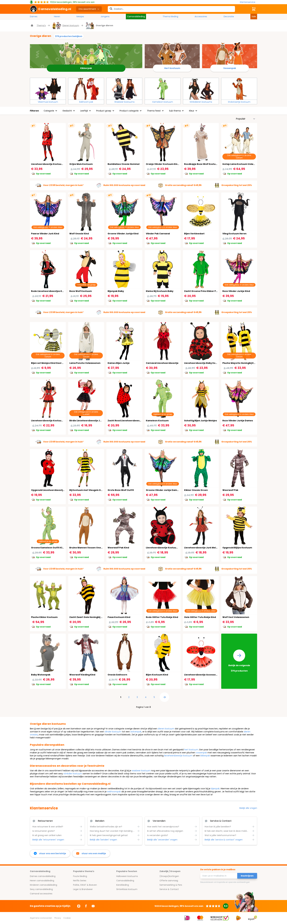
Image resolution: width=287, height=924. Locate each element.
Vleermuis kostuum (48, 101)
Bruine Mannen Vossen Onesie (86, 547)
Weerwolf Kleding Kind (82, 674)
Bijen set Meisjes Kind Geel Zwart (49, 363)
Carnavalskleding (136, 16)
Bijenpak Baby (116, 291)
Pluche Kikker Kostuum (44, 617)
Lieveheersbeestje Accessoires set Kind (207, 674)
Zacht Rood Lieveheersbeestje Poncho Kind (132, 420)
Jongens (105, 16)
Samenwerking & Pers (170, 884)
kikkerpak (205, 755)
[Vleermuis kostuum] (48, 89)
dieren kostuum (166, 728)
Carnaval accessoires (41, 893)
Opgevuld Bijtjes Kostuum (237, 547)
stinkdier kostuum (73, 773)
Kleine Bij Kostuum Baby (159, 291)
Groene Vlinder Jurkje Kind (123, 233)
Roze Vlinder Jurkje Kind (236, 291)
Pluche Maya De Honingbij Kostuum (242, 363)
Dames (33, 16)
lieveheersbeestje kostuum (178, 755)
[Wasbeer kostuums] (124, 89)
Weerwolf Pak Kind (118, 547)
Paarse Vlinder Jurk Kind (45, 233)
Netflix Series (79, 880)
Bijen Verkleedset (194, 233)
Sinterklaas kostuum (126, 889)
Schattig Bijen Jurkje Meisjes (200, 420)
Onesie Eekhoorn (117, 674)
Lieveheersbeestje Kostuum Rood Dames (54, 164)
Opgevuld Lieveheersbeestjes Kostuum (53, 490)
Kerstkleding (122, 884)
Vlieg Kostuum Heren (234, 233)
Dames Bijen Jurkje (119, 363)
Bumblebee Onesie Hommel (123, 164)
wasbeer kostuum (141, 770)
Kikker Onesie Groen (196, 490)
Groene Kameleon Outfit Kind (48, 547)
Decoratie (229, 16)
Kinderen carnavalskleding (43, 884)
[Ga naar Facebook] (85, 906)
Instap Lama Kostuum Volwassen (241, 164)
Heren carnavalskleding (42, 880)
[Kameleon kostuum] (162, 89)
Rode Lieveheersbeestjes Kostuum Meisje (55, 291)
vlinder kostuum (113, 731)
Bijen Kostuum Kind (157, 674)
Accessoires (201, 16)
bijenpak (215, 788)
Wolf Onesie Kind (79, 233)
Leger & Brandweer (83, 889)
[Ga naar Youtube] (93, 906)
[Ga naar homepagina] (32, 25)
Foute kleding (80, 876)
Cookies (67, 918)
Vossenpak (229, 68)
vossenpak (201, 752)
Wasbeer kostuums (124, 101)
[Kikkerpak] (86, 55)
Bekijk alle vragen (248, 808)
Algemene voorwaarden (41, 918)
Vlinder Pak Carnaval (158, 233)
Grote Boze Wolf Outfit (121, 490)
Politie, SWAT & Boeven (85, 884)
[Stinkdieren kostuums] (201, 89)
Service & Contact (169, 889)
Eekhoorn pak (86, 101)
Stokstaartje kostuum (239, 101)
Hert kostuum (172, 68)
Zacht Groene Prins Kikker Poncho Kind (206, 291)
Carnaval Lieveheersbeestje (162, 363)
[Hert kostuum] (172, 55)
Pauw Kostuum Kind (119, 617)
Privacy (57, 918)
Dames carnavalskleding (42, 876)
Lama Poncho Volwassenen (84, 363)
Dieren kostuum (70, 25)
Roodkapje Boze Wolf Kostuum (201, 164)
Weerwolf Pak (230, 490)
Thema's (41, 25)
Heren (57, 16)
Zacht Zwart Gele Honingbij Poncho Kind (92, 617)
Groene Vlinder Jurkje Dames (163, 490)
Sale (254, 16)
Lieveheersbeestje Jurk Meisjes (202, 547)
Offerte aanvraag (168, 880)
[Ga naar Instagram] (78, 906)
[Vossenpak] (229, 55)
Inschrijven (247, 875)
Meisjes (80, 16)
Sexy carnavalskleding (41, 889)
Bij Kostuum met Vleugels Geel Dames (91, 490)
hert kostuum (191, 749)
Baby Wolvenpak (40, 674)
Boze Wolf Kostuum (80, 291)
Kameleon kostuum (162, 101)
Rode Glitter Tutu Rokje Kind (162, 617)
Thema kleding (170, 16)
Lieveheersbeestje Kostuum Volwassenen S (56, 420)
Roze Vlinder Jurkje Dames (237, 420)
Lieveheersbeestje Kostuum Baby (165, 547)
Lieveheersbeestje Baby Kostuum (203, 363)
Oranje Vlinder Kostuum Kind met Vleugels (170, 164)
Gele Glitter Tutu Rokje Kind (200, 617)
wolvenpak (135, 731)
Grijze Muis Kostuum (81, 164)
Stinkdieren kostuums (201, 101)
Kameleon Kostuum (157, 420)
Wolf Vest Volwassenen (235, 617)
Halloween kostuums (127, 876)
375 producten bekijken (68, 36)
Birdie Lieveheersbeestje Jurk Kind (89, 420)
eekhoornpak (114, 791)
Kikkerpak (86, 68)
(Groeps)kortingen (169, 876)
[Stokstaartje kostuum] (239, 89)
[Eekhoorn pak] (86, 89)
